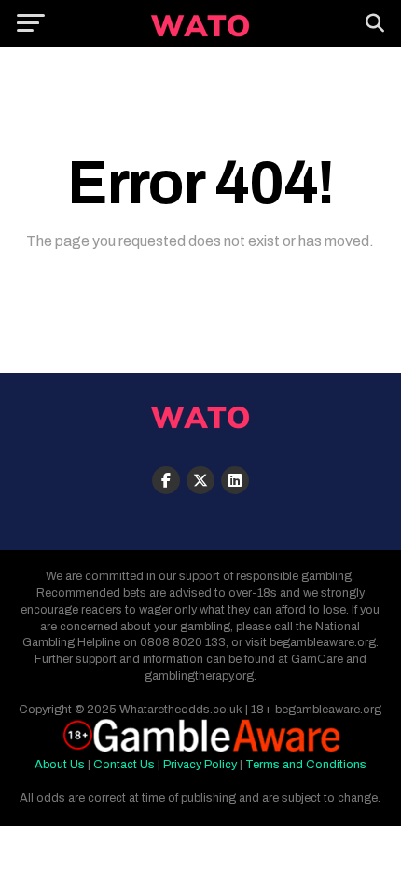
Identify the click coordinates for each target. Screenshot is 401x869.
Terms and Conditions (305, 764)
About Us (60, 764)
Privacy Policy (200, 764)
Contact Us (124, 764)
